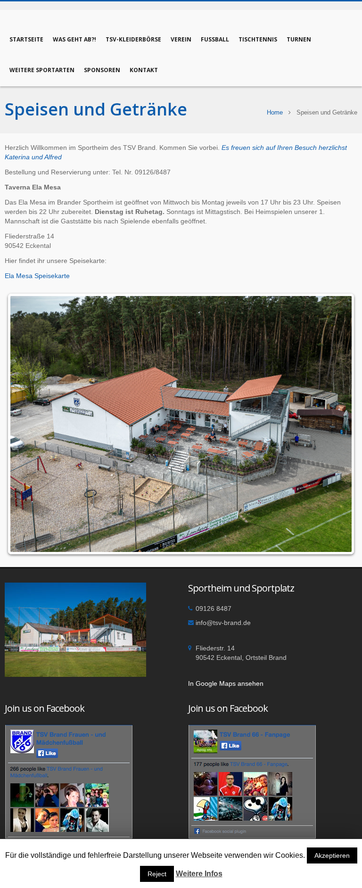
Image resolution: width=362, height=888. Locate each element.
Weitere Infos (199, 874)
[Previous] (24, 423)
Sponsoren (102, 70)
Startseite (26, 39)
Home (275, 112)
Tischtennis (258, 39)
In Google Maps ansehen (225, 683)
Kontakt (144, 70)
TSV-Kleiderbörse (133, 39)
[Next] (337, 423)
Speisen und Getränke (96, 109)
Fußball (215, 39)
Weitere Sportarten (41, 70)
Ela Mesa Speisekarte (37, 276)
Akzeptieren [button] (332, 855)
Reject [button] (157, 874)
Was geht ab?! (74, 39)
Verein (181, 39)
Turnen (299, 39)
